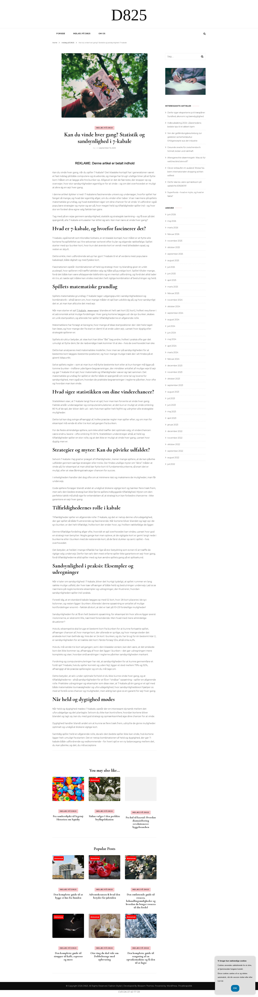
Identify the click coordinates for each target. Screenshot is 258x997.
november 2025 (174, 241)
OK (235, 988)
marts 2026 (172, 227)
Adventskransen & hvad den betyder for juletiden (104, 896)
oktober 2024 (173, 306)
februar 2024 (173, 359)
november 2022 (174, 438)
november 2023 (174, 372)
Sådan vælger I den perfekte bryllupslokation (104, 818)
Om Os (101, 33)
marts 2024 (172, 352)
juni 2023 (171, 405)
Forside (60, 33)
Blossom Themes (145, 986)
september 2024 (175, 313)
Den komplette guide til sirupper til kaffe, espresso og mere (68, 956)
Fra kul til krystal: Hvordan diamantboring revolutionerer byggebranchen (141, 822)
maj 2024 (171, 339)
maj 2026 (171, 221)
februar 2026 (173, 234)
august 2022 (173, 457)
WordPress (172, 986)
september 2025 (175, 254)
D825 (129, 15)
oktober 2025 (173, 247)
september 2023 (175, 385)
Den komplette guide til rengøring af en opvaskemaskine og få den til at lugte (140, 958)
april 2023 (171, 418)
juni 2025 (171, 273)
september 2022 (175, 451)
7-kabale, (82, 310)
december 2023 (174, 365)
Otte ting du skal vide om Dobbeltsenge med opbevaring (104, 956)
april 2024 (171, 346)
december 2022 (174, 431)
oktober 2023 (173, 379)
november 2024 (174, 300)
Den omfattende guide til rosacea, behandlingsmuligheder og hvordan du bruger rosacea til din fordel (141, 901)
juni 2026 (171, 214)
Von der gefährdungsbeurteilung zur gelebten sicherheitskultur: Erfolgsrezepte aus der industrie (184, 137)
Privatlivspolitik (185, 986)
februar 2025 (173, 293)
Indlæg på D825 (81, 33)
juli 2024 (171, 326)
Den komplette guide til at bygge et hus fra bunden (68, 896)
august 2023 (173, 392)
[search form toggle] (204, 34)
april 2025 (171, 280)
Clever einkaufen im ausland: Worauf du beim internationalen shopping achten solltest (185, 172)
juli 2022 (171, 464)
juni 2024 (171, 333)
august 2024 (173, 319)
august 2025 (173, 260)
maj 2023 (171, 411)
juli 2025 (171, 267)
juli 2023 (171, 398)
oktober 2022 (173, 444)
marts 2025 (172, 287)
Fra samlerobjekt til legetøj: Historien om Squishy (68, 818)
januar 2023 (172, 424)
